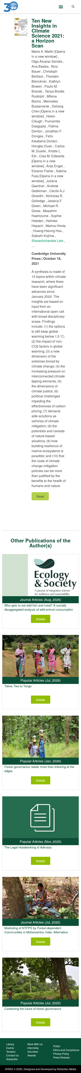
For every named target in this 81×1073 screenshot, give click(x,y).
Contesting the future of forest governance (32, 1008)
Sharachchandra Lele (47, 240)
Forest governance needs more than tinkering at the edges (39, 768)
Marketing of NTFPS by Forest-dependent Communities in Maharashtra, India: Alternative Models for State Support (36, 932)
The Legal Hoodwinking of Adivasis (28, 847)
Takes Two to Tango (18, 686)
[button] (60, 6)
